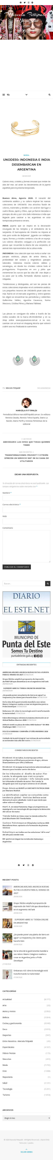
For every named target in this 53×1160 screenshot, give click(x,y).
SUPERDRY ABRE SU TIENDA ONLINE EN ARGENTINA (24, 688)
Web (5, 516)
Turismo (6, 1095)
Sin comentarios (43, 388)
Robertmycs (9, 832)
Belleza (6, 1017)
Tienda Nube (9, 816)
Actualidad (7, 999)
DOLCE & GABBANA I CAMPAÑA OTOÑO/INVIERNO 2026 (25, 731)
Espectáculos (8, 1047)
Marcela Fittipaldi (13, 388)
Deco (5, 1029)
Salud (5, 1083)
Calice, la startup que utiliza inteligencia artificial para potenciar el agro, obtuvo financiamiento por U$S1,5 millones (25, 760)
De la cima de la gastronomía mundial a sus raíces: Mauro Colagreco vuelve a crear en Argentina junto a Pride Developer (25, 704)
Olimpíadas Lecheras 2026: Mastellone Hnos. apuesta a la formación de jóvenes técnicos (26, 825)
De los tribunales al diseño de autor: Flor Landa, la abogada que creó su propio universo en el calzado (26, 781)
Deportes (7, 1035)
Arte (4, 1005)
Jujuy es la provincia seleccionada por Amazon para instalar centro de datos (26, 768)
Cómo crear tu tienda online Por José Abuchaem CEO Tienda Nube (25, 817)
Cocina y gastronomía (12, 1023)
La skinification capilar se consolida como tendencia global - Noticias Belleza (26, 796)
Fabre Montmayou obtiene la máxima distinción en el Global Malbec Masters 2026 (25, 719)
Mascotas (7, 1059)
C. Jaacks (29, 1143)
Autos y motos (9, 1011)
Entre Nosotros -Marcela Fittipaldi (18, 1041)
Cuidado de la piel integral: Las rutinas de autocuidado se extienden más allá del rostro (26, 739)
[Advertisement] (26, 65)
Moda (26, 155)
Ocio (5, 1071)
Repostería (7, 1077)
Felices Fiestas (9, 1053)
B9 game (7, 839)
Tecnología (7, 1089)
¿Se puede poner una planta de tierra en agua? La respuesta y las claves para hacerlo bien (24, 696)
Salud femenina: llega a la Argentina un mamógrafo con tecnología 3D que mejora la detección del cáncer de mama (26, 809)
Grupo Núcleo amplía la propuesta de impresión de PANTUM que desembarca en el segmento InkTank (25, 680)
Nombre (7, 492)
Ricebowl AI (9, 758)
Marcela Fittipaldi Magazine (26, 17)
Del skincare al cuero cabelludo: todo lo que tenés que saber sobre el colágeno (24, 800)
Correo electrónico (12, 504)
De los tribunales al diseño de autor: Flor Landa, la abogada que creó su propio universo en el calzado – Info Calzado (25, 776)
